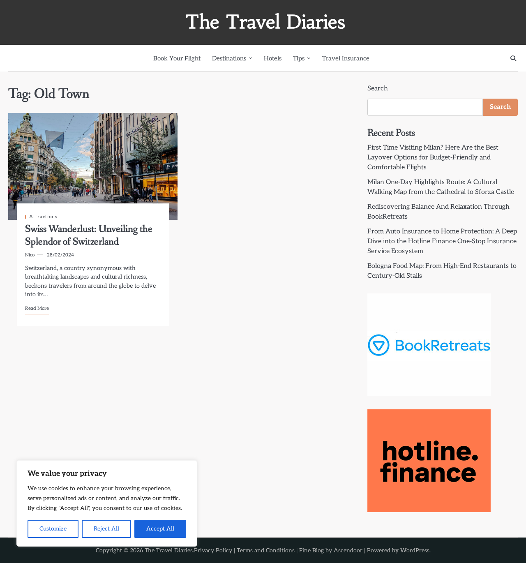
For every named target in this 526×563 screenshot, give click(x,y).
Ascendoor (348, 550)
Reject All (106, 528)
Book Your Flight (177, 58)
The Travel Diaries (265, 21)
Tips (299, 58)
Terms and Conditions (266, 550)
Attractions (43, 216)
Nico (30, 255)
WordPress (414, 550)
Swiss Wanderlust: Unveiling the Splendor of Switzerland (88, 235)
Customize (53, 528)
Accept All (160, 528)
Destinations (229, 58)
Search (377, 88)
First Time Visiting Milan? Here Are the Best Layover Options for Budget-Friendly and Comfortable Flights (432, 157)
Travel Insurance (345, 58)
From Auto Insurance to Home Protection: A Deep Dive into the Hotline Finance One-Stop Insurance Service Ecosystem (442, 241)
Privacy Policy (213, 550)
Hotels (272, 58)
